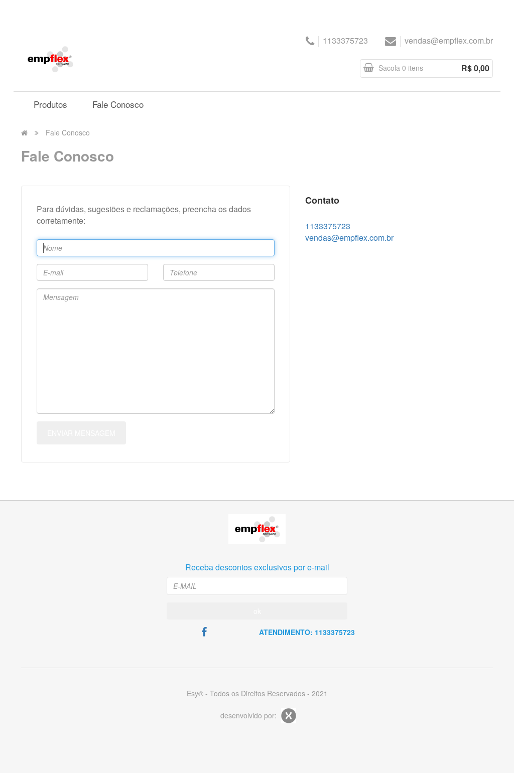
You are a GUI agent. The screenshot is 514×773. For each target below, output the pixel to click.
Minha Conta (46, 11)
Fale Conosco (68, 132)
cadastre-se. (475, 10)
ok (257, 611)
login (440, 10)
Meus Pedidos (107, 11)
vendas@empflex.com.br (449, 40)
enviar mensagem (81, 433)
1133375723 (345, 40)
